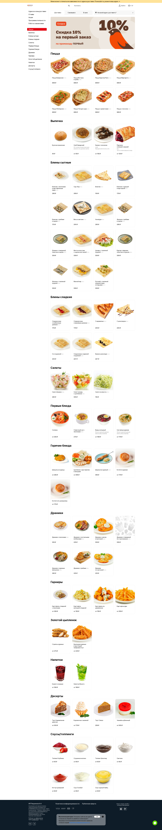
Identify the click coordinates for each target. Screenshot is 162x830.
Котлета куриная (122, 470)
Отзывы (31, 14)
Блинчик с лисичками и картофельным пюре (59, 188)
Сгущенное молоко (80, 758)
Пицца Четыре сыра (80, 109)
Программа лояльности (36, 20)
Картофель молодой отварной (80, 607)
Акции (30, 17)
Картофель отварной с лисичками (59, 607)
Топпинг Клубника (58, 758)
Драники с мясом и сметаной (100, 538)
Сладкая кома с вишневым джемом (80, 322)
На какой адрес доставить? (107, 13)
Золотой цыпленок (35, 59)
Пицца (30, 29)
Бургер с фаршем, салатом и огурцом (123, 251)
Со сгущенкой (56, 354)
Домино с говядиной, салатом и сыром (59, 251)
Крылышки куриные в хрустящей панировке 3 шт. (80, 646)
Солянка (54, 430)
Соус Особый (78, 788)
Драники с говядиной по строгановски (124, 538)
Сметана (119, 758)
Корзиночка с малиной (81, 720)
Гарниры (31, 56)
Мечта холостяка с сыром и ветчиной (80, 251)
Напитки (31, 62)
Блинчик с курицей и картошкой (123, 187)
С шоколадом (121, 321)
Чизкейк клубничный (123, 720)
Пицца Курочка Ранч (101, 78)
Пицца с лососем (122, 109)
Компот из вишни (57, 684)
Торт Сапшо (99, 720)
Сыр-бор (77, 187)
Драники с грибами (80, 568)
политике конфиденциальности (79, 822)
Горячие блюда (33, 49)
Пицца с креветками (101, 109)
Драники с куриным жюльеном (58, 569)
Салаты (31, 43)
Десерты (31, 66)
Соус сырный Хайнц (101, 788)
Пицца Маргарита (122, 78)
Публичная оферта (89, 804)
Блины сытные (33, 36)
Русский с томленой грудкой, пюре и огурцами (101, 283)
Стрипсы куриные (58, 644)
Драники (31, 52)
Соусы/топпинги (34, 69)
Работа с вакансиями (36, 23)
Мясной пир (77, 281)
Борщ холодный (100, 430)
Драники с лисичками (59, 537)
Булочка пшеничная (58, 145)
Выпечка (31, 33)
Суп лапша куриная (123, 430)
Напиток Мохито (79, 684)
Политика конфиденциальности (67, 804)
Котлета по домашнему (59, 501)
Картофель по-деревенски (100, 607)
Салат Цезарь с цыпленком (78, 393)
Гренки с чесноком (101, 145)
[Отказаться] (103, 817)
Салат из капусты (100, 392)
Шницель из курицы (58, 470)
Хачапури (98, 219)
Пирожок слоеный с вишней (123, 146)
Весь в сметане (79, 219)
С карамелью (99, 321)
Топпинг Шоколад (101, 758)
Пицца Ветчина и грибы (79, 78)
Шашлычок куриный (101, 470)
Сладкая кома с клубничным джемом (56, 323)
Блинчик (98, 187)
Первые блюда (33, 46)
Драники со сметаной (99, 569)
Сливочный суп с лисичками (79, 431)
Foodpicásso (35, 819)
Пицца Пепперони (58, 109)
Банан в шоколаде (101, 354)
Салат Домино (57, 392)
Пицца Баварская (57, 78)
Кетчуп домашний (58, 788)
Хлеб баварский (79, 145)
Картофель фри (122, 606)
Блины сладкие (33, 39)
